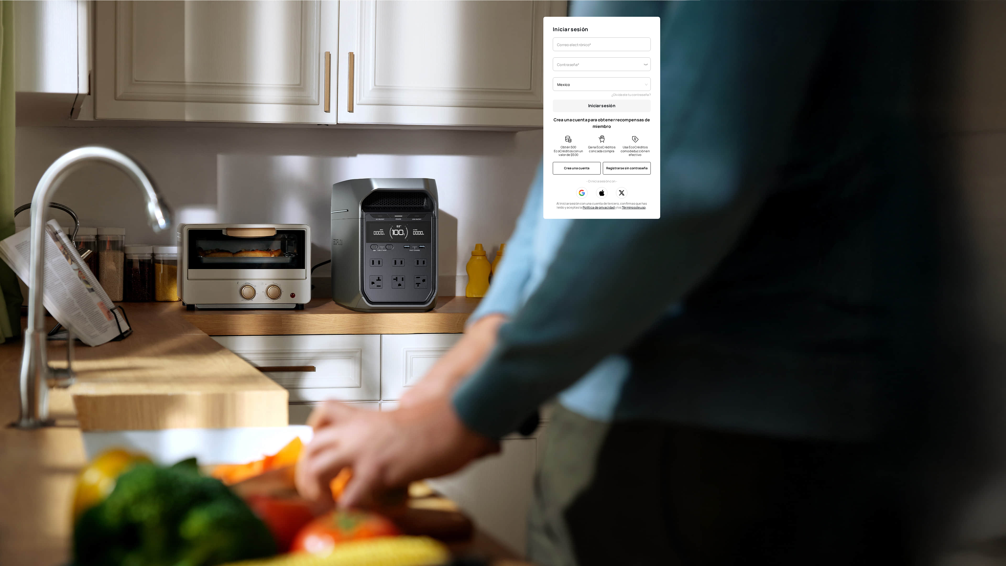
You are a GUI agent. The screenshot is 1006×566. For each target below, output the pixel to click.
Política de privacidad (599, 207)
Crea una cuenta (576, 168)
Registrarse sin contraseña (627, 168)
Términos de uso (634, 207)
